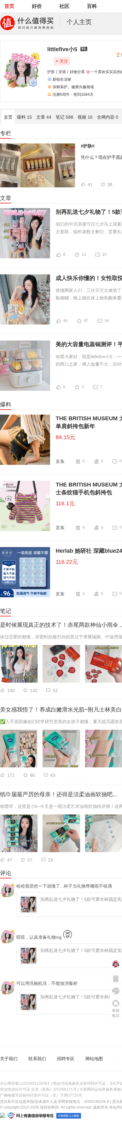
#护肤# (87, 145)
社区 (64, 6)
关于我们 (9, 1058)
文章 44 (43, 117)
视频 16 (85, 117)
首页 (9, 6)
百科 (92, 6)
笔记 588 (64, 117)
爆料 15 (24, 117)
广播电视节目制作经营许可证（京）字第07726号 (41, 1095)
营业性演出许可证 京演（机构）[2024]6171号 (38, 1089)
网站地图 (94, 1058)
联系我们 (37, 1058)
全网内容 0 (107, 117)
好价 (37, 6)
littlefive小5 (62, 49)
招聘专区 (65, 1058)
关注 (61, 61)
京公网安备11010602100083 (24, 1083)
